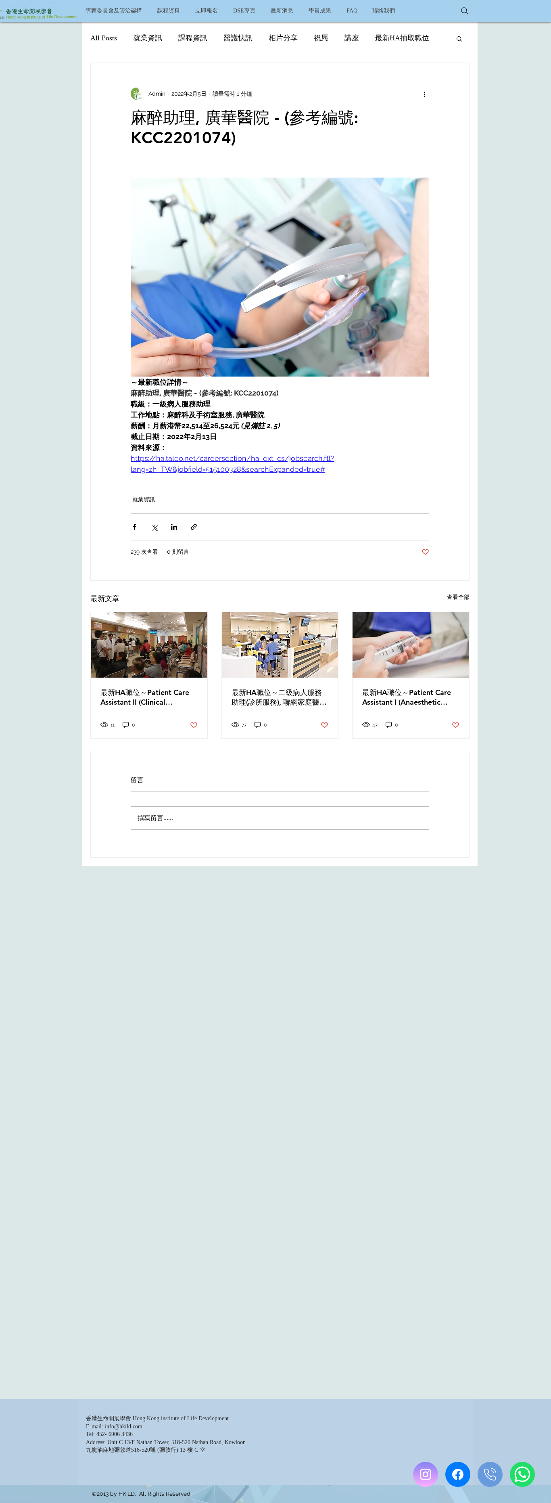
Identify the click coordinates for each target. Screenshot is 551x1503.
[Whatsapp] (522, 1474)
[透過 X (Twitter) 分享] (154, 527)
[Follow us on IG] (425, 1474)
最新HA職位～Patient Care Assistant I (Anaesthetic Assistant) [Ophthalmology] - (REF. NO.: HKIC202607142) (410, 697)
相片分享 (283, 38)
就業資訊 (147, 38)
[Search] (464, 10)
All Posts (103, 38)
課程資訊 (192, 38)
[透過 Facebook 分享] (134, 527)
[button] (168, 11)
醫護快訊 (238, 38)
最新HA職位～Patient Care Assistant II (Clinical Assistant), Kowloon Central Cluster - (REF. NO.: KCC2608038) (146, 697)
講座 (351, 38)
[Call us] (490, 1474)
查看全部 (458, 597)
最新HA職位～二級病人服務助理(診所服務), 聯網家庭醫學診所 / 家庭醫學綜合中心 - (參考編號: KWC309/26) (279, 697)
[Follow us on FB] (457, 1474)
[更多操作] (424, 93)
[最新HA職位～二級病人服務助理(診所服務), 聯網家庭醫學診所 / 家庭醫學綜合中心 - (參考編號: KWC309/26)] (280, 645)
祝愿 (321, 38)
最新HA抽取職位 (402, 38)
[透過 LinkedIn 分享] (174, 527)
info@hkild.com (123, 1426)
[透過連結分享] (194, 527)
